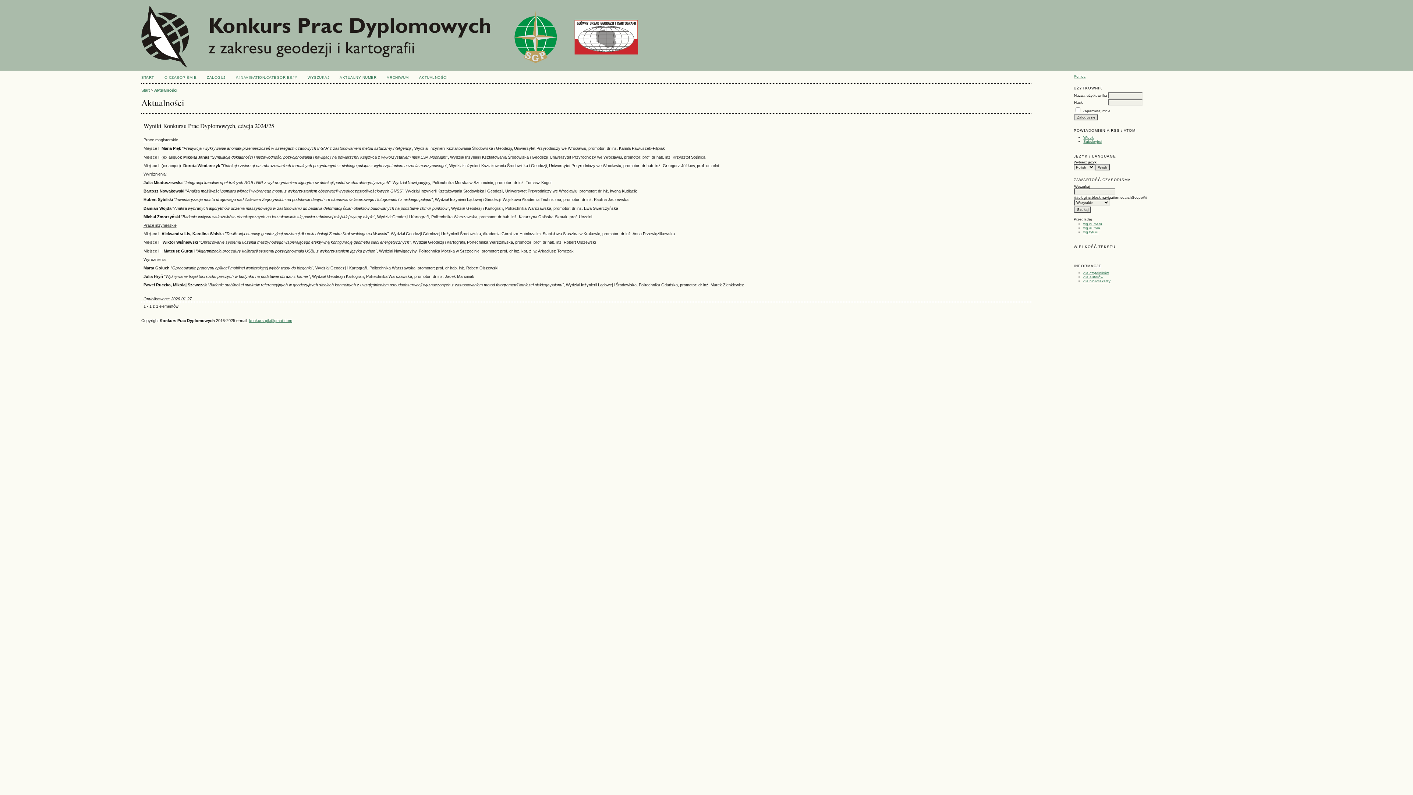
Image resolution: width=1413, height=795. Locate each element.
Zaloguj (216, 77)
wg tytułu (1090, 232)
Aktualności (433, 77)
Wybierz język (1085, 162)
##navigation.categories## (266, 77)
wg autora (1091, 228)
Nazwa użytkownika (1090, 95)
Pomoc (1080, 76)
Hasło (1079, 102)
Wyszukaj (318, 77)
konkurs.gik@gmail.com (270, 320)
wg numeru (1092, 224)
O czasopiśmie (180, 77)
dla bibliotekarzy (1097, 281)
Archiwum (397, 77)
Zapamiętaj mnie (1097, 111)
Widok (1088, 137)
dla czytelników (1096, 273)
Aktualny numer (358, 77)
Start (147, 77)
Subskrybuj (1092, 141)
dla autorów (1093, 277)
